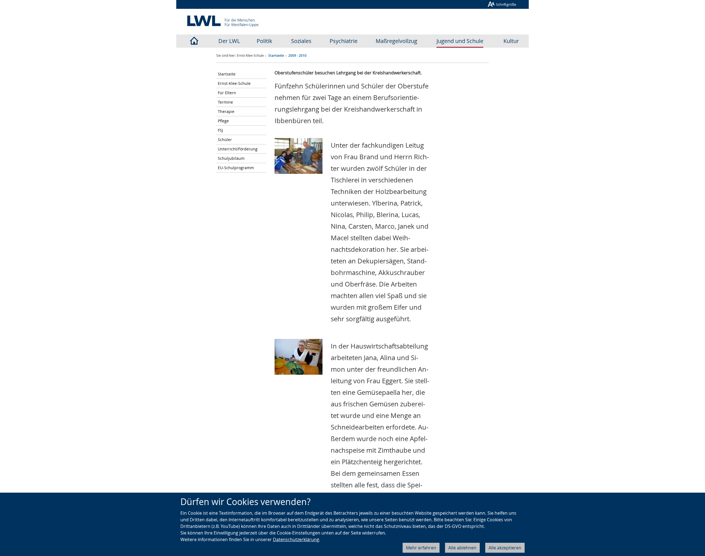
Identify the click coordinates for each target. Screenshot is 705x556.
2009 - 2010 (297, 55)
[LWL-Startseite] (194, 41)
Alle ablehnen (462, 548)
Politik (264, 41)
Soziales (301, 41)
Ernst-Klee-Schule (234, 83)
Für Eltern (227, 92)
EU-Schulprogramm (236, 167)
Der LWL (229, 41)
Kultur (511, 41)
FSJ (220, 130)
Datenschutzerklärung (296, 539)
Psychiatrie (343, 41)
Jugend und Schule (459, 41)
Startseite (276, 55)
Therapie (226, 111)
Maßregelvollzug (396, 41)
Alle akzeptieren (505, 548)
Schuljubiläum (231, 158)
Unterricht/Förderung (237, 149)
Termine (225, 102)
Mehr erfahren (421, 548)
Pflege (223, 120)
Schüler (225, 139)
